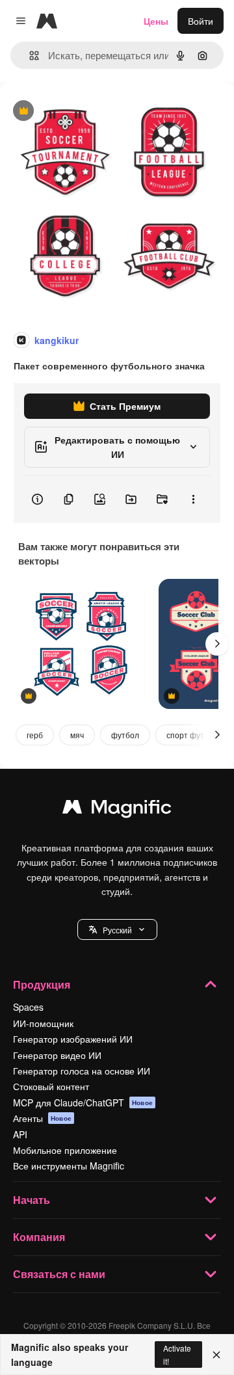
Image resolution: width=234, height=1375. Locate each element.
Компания (39, 1236)
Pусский (117, 929)
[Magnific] (117, 810)
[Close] (216, 1355)
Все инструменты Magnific (68, 1165)
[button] (117, 929)
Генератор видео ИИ (57, 1054)
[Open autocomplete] (29, 55)
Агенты (42, 1118)
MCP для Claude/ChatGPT (83, 1102)
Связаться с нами (59, 1273)
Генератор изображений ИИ (73, 1038)
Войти (200, 20)
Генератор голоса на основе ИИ (81, 1070)
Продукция (41, 984)
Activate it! (177, 1354)
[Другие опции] (193, 500)
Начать (31, 1199)
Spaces (28, 1006)
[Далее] (217, 644)
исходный (87, 111)
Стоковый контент (51, 1086)
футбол (125, 734)
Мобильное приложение (65, 1149)
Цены (156, 20)
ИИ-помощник (43, 1023)
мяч (77, 734)
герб (35, 734)
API (20, 1134)
